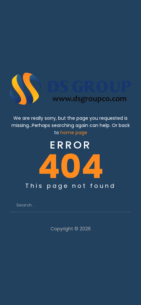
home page (73, 132)
